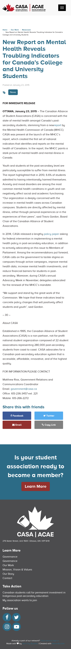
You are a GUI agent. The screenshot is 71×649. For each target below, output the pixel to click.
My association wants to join (20, 600)
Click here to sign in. (49, 640)
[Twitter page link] (16, 618)
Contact (7, 578)
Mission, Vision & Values (17, 569)
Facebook (17, 415)
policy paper (51, 234)
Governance (10, 556)
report (57, 125)
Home (5, 30)
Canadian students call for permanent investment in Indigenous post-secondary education (34, 594)
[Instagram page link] (7, 627)
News (13, 92)
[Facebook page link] (7, 618)
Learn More (35, 486)
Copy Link (50, 424)
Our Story (8, 573)
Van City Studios (30, 643)
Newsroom (26, 30)
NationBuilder (58, 643)
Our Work (15, 30)
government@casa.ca (24, 388)
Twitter (50, 415)
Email (18, 424)
